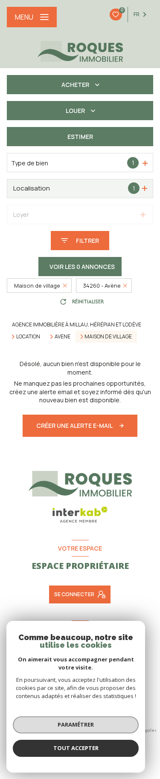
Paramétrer (76, 724)
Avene (62, 336)
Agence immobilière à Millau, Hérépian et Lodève (76, 324)
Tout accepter (76, 748)
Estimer (80, 137)
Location (28, 336)
